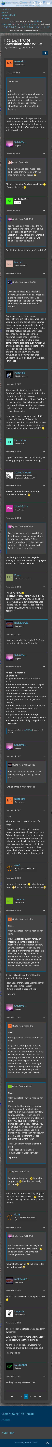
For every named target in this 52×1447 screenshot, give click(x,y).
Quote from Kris (20, 162)
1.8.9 (23, 27)
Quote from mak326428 (23, 764)
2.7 (30, 24)
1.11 (41, 27)
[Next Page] (40, 1396)
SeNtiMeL (28, 730)
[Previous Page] (11, 1396)
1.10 (36, 27)
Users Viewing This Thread (17, 1413)
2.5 (20, 24)
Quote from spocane (22, 1086)
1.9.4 (29, 27)
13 (26, 1396)
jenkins (37, 21)
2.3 (16, 24)
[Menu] (48, 3)
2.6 (25, 24)
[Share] (45, 53)
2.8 (35, 24)
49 (35, 1396)
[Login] (41, 3)
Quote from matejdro (22, 919)
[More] (44, 72)
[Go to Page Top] (47, 1443)
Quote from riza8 (20, 1171)
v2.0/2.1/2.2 (7, 24)
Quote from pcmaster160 (24, 282)
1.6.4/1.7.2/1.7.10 (10, 27)
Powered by (26, 1443)
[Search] (34, 3)
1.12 (47, 27)
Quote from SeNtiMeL (22, 219)
